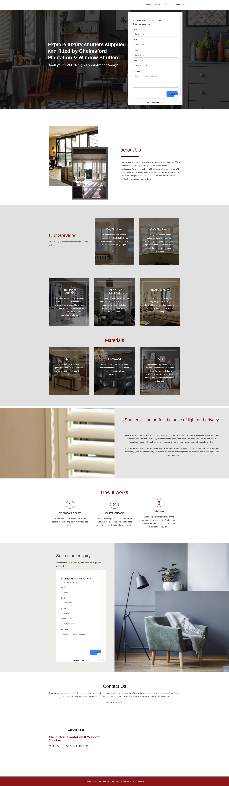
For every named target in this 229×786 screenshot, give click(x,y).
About (157, 5)
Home (148, 5)
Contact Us (179, 5)
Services (167, 5)
